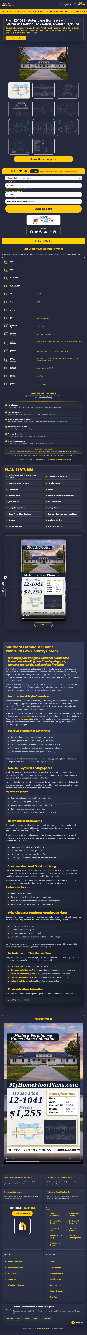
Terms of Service (56, 1273)
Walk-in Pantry (55, 526)
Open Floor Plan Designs (19, 514)
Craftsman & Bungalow (74, 1222)
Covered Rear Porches (18, 483)
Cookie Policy (55, 1279)
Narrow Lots (13, 1273)
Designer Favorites (15, 1267)
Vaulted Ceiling (55, 520)
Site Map (53, 1297)
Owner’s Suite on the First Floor (62, 514)
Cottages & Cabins (54, 1229)
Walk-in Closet (15, 526)
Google (27, 1318)
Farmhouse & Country (74, 1215)
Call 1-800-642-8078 (22, 1213)
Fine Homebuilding (25, 719)
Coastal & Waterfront (54, 1215)
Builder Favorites (15, 1261)
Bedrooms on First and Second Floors (22, 476)
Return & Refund (56, 1291)
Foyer (50, 489)
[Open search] (60, 4)
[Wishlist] (75, 4)
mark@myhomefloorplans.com (60, 459)
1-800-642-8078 (40, 459)
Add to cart (43, 209)
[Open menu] (83, 4)
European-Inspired (73, 1229)
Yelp (18, 1318)
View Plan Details (14, 38)
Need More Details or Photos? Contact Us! (43, 249)
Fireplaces (13, 489)
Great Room (14, 495)
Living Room (53, 508)
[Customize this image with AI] (64, 50)
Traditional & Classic (55, 1222)
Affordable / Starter (16, 1285)
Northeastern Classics (55, 1244)
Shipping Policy (56, 1285)
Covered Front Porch (57, 476)
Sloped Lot (12, 1279)
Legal (52, 1261)
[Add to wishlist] (43, 241)
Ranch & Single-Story (56, 1237)
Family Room (54, 483)
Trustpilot (9, 1318)
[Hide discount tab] (5, 577)
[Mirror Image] (64, 56)
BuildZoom (46, 1318)
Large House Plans (17, 508)
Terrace (11, 520)
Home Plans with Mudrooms (61, 495)
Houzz (36, 1318)
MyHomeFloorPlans (42, 1328)
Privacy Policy (55, 1267)
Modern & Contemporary (75, 1237)
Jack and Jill (13, 501)
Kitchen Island (54, 501)
